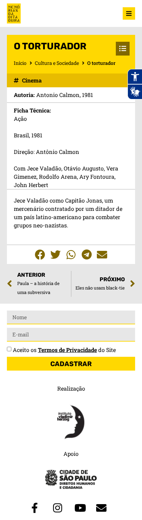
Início (20, 63)
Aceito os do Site (64, 349)
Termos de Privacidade (67, 349)
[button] (40, 254)
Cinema (32, 80)
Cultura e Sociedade (57, 63)
